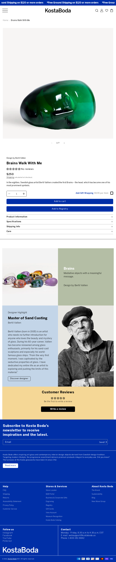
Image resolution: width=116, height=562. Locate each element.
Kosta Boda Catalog (53, 520)
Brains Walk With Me (20, 20)
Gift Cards (50, 509)
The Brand (96, 490)
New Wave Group (98, 501)
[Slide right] (64, 143)
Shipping (10, 177)
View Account (51, 512)
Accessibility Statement (12, 501)
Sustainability (97, 494)
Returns (6, 498)
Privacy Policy (8, 505)
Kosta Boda (12, 559)
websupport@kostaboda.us (82, 536)
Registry (49, 505)
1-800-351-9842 (76, 538)
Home (5, 20)
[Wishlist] (107, 10)
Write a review (58, 409)
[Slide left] (52, 143)
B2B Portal (50, 494)
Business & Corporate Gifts (56, 498)
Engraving (50, 501)
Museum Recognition (54, 516)
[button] (5, 10)
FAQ (4, 490)
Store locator (51, 490)
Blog (93, 498)
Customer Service (10, 509)
